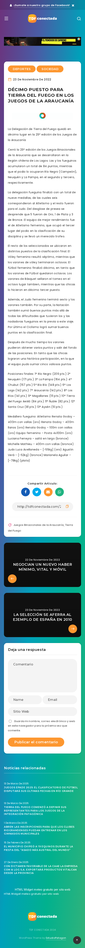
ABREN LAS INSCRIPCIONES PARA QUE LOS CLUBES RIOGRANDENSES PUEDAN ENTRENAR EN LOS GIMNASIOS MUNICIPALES (39, 830)
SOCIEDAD (50, 69)
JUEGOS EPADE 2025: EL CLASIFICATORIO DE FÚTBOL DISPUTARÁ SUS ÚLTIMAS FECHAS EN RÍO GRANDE (41, 789)
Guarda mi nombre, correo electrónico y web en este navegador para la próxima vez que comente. (41, 725)
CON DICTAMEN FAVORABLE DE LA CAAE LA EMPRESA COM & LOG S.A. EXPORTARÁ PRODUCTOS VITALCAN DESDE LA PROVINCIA (40, 869)
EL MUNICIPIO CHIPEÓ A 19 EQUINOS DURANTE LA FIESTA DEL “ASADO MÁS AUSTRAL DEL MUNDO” (38, 848)
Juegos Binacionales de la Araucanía (38, 525)
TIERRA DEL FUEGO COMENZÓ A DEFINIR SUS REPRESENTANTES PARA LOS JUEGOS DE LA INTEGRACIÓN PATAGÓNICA (35, 810)
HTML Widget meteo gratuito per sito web (42, 889)
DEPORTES (22, 69)
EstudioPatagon (56, 938)
